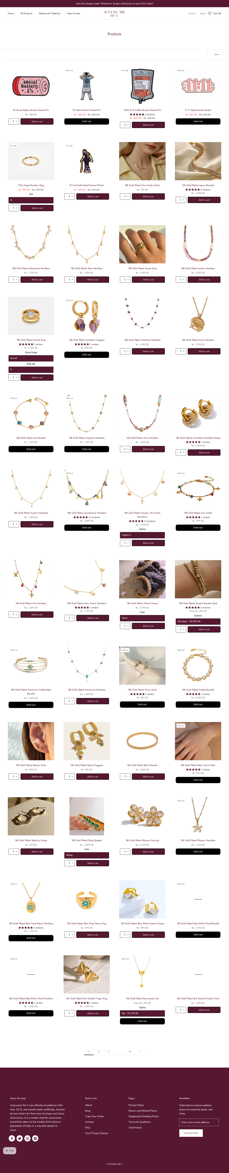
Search (203, 13)
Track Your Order (94, 1116)
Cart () (217, 13)
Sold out (86, 121)
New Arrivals (73, 13)
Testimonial (135, 1127)
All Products (26, 13)
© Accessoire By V (115, 1163)
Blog (87, 1110)
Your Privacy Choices (96, 1133)
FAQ (87, 1127)
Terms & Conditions (140, 1122)
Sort (217, 54)
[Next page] (140, 1051)
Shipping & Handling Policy (144, 1116)
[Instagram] (27, 1138)
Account (192, 13)
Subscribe (191, 1133)
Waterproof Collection (50, 13)
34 (130, 1051)
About (88, 1105)
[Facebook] (12, 1138)
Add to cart (36, 121)
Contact (89, 1122)
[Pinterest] (35, 1138)
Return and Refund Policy (143, 1110)
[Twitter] (20, 1138)
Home (11, 13)
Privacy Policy (136, 1105)
